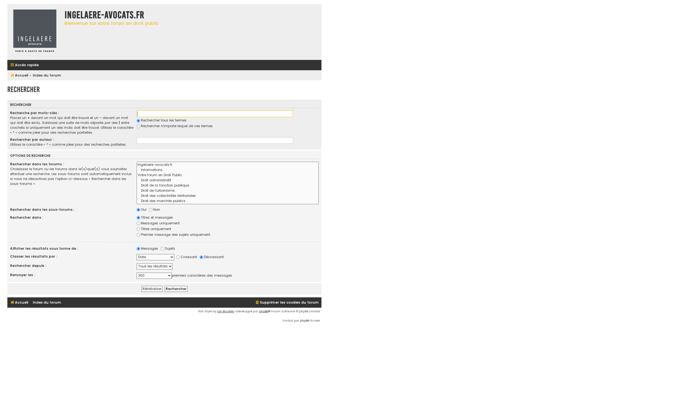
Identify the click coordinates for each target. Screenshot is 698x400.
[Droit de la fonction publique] (227, 185)
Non (156, 209)
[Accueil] (35, 32)
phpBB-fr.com (310, 320)
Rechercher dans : (26, 217)
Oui (143, 209)
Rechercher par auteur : (32, 139)
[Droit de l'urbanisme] (227, 190)
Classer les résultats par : (33, 256)
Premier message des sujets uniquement (175, 234)
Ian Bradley (225, 311)
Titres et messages (157, 217)
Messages (149, 248)
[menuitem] (287, 302)
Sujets (170, 248)
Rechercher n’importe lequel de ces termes (177, 126)
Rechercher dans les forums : (37, 164)
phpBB (263, 311)
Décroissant (214, 257)
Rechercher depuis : (28, 265)
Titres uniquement (156, 229)
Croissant (189, 257)
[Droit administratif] (227, 180)
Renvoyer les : (22, 275)
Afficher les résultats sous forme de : (44, 248)
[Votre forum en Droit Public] (227, 175)
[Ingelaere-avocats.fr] (227, 164)
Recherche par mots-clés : (34, 113)
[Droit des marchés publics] (227, 201)
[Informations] (227, 170)
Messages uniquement (160, 223)
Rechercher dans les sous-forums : (42, 209)
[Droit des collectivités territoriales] (227, 196)
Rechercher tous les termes (163, 120)
